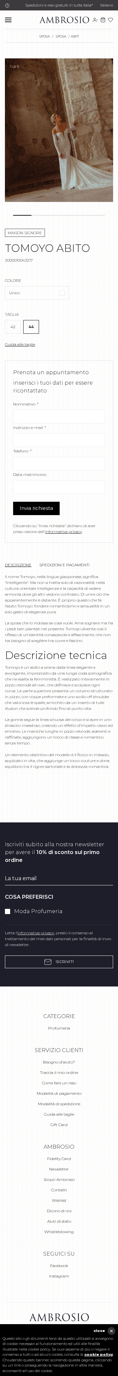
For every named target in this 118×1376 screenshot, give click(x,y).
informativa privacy (63, 531)
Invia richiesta (36, 508)
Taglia (12, 314)
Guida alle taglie (20, 344)
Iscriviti (64, 961)
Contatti (59, 1189)
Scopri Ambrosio (59, 1179)
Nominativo (25, 404)
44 (31, 326)
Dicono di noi (59, 1210)
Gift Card (59, 1124)
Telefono (22, 451)
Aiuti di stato (59, 1221)
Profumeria (59, 1028)
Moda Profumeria (38, 911)
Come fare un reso (59, 1082)
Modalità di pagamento (59, 1093)
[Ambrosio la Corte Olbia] (64, 19)
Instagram (59, 1276)
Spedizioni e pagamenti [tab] (64, 564)
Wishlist (59, 1200)
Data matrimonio (30, 474)
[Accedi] (95, 20)
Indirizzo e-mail (29, 427)
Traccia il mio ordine (59, 1072)
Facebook (59, 1265)
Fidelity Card (59, 1158)
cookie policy (98, 1354)
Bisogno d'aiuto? (59, 1062)
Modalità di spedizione (59, 1103)
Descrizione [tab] (18, 564)
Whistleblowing (59, 1231)
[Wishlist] (110, 20)
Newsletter (59, 1169)
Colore (13, 280)
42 (12, 326)
